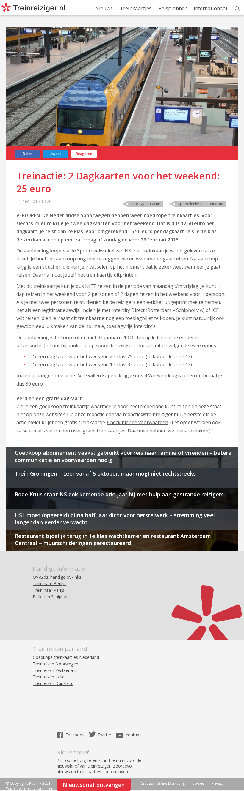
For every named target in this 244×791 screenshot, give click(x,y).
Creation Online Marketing (163, 783)
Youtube (134, 735)
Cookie (198, 783)
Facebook (75, 735)
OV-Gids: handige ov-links (57, 577)
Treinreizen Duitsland (53, 683)
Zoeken (237, 9)
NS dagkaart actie (145, 203)
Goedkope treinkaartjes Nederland (66, 657)
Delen (27, 153)
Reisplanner (173, 8)
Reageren (84, 153)
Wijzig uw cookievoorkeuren (29, 788)
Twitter (104, 735)
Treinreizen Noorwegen (55, 664)
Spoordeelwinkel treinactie (200, 203)
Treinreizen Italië (49, 677)
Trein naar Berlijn (49, 583)
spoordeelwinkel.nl (117, 345)
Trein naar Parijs (48, 590)
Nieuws (104, 8)
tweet (56, 153)
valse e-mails (30, 430)
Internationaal (210, 8)
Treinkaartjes (135, 8)
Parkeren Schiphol (50, 596)
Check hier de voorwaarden (137, 422)
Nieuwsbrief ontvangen (94, 784)
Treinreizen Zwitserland (55, 670)
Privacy (217, 783)
